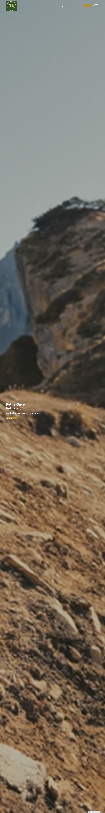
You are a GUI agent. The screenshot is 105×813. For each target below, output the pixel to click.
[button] (31, 6)
